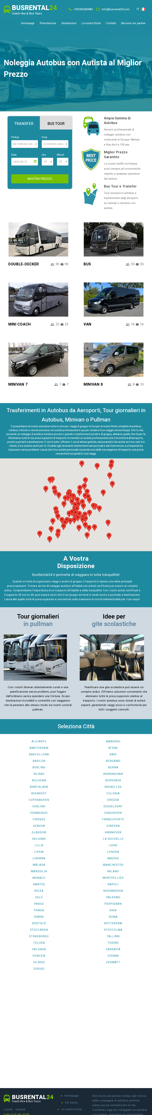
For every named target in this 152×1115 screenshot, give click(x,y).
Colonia (113, 793)
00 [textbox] (60, 161)
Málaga (39, 865)
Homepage (27, 23)
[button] (109, 536)
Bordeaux (113, 780)
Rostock (39, 923)
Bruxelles (113, 787)
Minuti (60, 155)
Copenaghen (39, 800)
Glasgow (39, 832)
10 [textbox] (44, 161)
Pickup (15, 137)
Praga (39, 910)
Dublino (38, 806)
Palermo (113, 897)
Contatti (111, 23)
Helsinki (39, 839)
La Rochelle (113, 839)
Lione (113, 845)
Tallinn (113, 936)
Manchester (113, 865)
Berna (113, 767)
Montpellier (113, 878)
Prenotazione (48, 23)
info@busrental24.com (116, 9)
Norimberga (113, 891)
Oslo (39, 897)
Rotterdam (113, 923)
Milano (113, 871)
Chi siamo (71, 1103)
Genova (39, 826)
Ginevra (113, 826)
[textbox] (24, 144)
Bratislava (39, 787)
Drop (44, 137)
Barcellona (39, 754)
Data (13, 155)
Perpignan (113, 904)
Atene (113, 748)
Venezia (38, 956)
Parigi (39, 904)
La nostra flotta (91, 23)
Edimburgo (39, 813)
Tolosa (39, 943)
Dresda (113, 800)
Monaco (38, 878)
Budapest (39, 793)
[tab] (24, 123)
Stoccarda (39, 930)
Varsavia (113, 949)
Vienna (113, 956)
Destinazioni (68, 23)
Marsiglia (39, 871)
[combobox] (24, 144)
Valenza (39, 949)
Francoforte (113, 819)
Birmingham (113, 774)
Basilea (39, 761)
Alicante (39, 741)
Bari (113, 754)
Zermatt (113, 962)
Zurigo (39, 969)
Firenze (39, 819)
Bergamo (113, 761)
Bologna (39, 780)
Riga (113, 910)
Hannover (113, 832)
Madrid (113, 858)
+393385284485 (83, 9)
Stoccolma (113, 930)
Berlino (38, 767)
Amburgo (113, 741)
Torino (113, 943)
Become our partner (133, 23)
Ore (44, 155)
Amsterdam (38, 748)
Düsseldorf (113, 806)
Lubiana (38, 858)
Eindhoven (113, 813)
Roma (113, 917)
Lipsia (39, 852)
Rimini (39, 917)
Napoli (113, 884)
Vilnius (39, 962)
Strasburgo (39, 936)
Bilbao (39, 774)
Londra (113, 852)
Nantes (39, 884)
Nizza (39, 891)
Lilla (39, 845)
